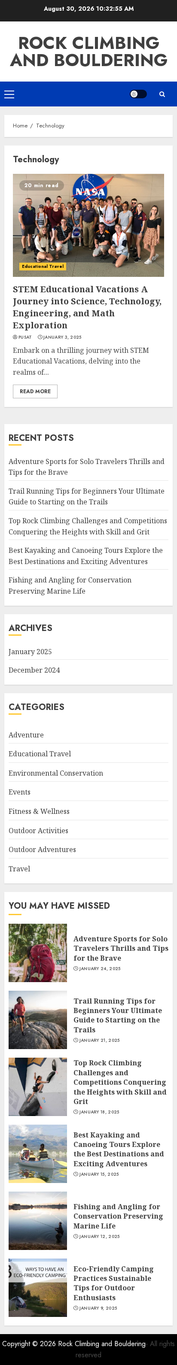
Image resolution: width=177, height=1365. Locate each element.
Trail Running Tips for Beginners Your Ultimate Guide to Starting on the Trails (87, 496)
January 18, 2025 (99, 1112)
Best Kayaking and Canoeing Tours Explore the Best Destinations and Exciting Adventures (118, 1149)
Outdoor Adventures (42, 849)
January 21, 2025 (99, 1040)
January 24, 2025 (100, 969)
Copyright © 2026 (30, 1344)
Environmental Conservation (56, 773)
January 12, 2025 (99, 1237)
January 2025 (30, 651)
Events (20, 792)
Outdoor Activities (38, 830)
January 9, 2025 (98, 1308)
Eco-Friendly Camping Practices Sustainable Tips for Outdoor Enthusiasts (113, 1283)
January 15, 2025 (99, 1174)
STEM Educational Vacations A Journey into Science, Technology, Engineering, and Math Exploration (87, 307)
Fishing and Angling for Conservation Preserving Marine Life (118, 1216)
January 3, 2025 (62, 337)
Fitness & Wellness (39, 811)
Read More (35, 391)
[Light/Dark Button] (138, 94)
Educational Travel (43, 266)
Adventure (26, 735)
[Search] (162, 94)
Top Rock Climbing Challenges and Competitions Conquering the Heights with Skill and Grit (120, 1082)
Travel (19, 869)
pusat (25, 337)
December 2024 (34, 670)
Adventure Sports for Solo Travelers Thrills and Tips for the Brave (120, 948)
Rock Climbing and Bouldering (89, 51)
